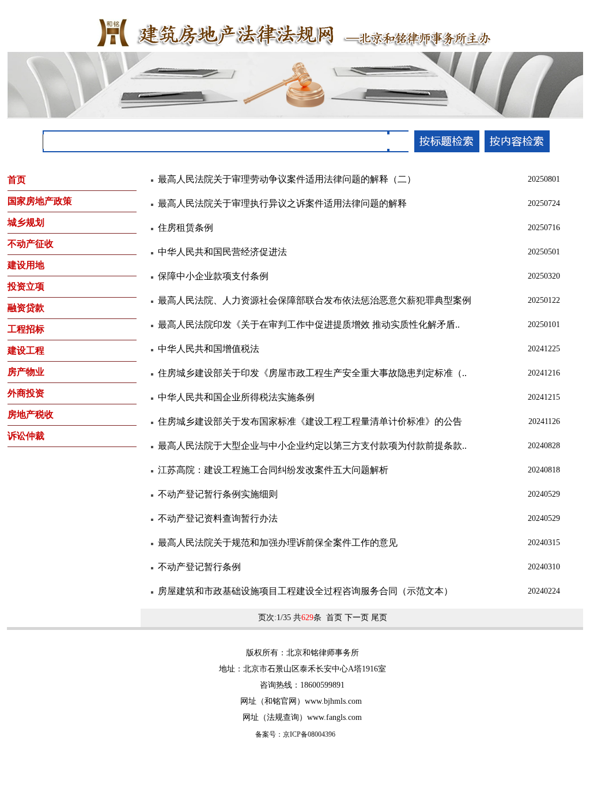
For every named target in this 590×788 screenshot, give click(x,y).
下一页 (357, 617)
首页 (334, 617)
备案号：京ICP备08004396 (295, 734)
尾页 (379, 617)
